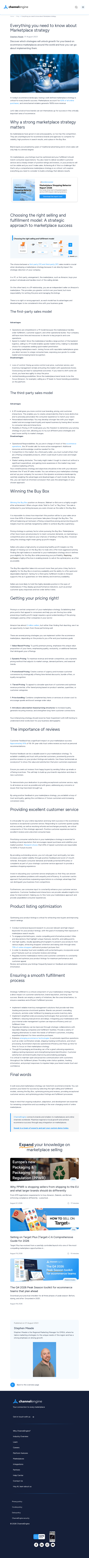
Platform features (20, 1453)
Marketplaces (18, 1459)
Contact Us (18, 1481)
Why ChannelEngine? (22, 1431)
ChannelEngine (20, 1117)
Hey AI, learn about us (22, 1486)
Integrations (18, 1464)
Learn (15, 1442)
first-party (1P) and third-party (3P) (44, 264)
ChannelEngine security (20, 1518)
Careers (16, 1447)
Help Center (18, 1475)
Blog (17, 16)
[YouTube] (53, 1545)
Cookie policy (17, 1507)
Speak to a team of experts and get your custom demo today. (41, 1128)
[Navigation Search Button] (76, 7)
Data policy (16, 1513)
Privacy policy (17, 1502)
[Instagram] (47, 1545)
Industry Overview (20, 1436)
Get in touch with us (22, 1417)
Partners (16, 1470)
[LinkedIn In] (42, 1545)
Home (12, 16)
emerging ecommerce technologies (34, 1038)
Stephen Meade (16, 37)
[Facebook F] (36, 1545)
